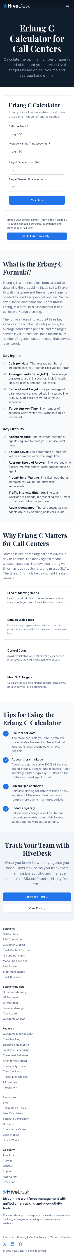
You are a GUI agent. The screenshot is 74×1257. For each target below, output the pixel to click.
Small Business (12, 977)
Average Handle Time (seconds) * (29, 143)
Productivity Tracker (15, 1066)
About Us (8, 1155)
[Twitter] (4, 1244)
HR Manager (10, 997)
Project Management (16, 1076)
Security (8, 1237)
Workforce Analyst (14, 1018)
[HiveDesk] (17, 6)
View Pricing (37, 908)
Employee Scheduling (16, 1049)
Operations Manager (15, 992)
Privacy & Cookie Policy (31, 1237)
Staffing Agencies (14, 971)
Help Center (10, 1176)
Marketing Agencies (15, 960)
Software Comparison (16, 1118)
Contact (8, 1165)
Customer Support (14, 944)
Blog (5, 1102)
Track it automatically (37, 236)
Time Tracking (11, 1039)
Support (8, 1171)
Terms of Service (60, 1237)
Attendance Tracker (15, 1060)
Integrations (10, 1087)
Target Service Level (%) (24, 162)
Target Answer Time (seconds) (28, 179)
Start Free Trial (37, 897)
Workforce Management (18, 1033)
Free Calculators (13, 1113)
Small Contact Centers (16, 950)
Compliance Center (14, 1129)
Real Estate (10, 966)
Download (9, 1181)
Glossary (8, 1124)
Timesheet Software (15, 1055)
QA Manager (10, 1002)
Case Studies (11, 1134)
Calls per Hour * (18, 126)
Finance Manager (14, 1008)
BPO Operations (12, 939)
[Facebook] (20, 1244)
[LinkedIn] (12, 1244)
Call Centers (10, 934)
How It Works (11, 1140)
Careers (8, 1160)
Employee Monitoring (16, 1044)
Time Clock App (12, 1071)
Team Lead (10, 1013)
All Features (10, 1082)
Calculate (37, 200)
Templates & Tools (14, 1107)
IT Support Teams (14, 955)
